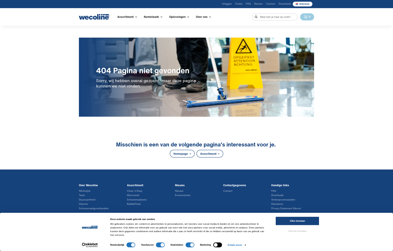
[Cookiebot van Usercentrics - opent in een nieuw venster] (89, 245)
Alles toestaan (297, 221)
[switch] (160, 244)
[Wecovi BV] (94, 17)
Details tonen (235, 245)
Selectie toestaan (297, 231)
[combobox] (275, 16)
